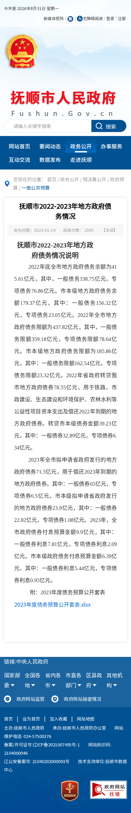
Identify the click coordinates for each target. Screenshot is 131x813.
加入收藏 (58, 719)
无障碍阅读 (93, 18)
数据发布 (50, 159)
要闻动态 (50, 146)
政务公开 (81, 146)
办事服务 (111, 146)
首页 (51, 179)
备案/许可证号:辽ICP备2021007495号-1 (42, 744)
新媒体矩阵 (54, 18)
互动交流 (19, 159)
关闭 (109, 230)
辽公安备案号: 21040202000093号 (37, 761)
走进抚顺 (81, 159)
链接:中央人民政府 (26, 661)
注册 (122, 18)
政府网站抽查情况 (82, 698)
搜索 (110, 126)
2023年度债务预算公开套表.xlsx (52, 604)
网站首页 (19, 146)
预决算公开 (94, 179)
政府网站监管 (30, 698)
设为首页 (31, 719)
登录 (110, 18)
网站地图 (85, 719)
